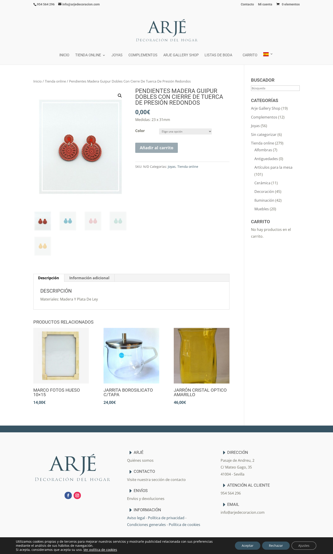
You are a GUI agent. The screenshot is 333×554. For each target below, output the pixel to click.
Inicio (64, 55)
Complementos (142, 55)
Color (140, 130)
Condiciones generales (146, 524)
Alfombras (263, 149)
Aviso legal (136, 517)
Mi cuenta (265, 4)
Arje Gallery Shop (181, 55)
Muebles (261, 208)
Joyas (117, 55)
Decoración (264, 191)
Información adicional (89, 277)
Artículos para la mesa (273, 167)
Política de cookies (184, 524)
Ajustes (303, 545)
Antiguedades (266, 158)
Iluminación (264, 200)
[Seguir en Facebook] (68, 495)
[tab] (48, 278)
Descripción (48, 277)
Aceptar (247, 545)
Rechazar (276, 545)
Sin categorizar (264, 134)
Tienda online (88, 55)
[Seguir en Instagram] (77, 495)
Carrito (250, 55)
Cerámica (262, 182)
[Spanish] (268, 58)
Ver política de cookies (100, 549)
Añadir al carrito (156, 147)
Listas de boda (218, 55)
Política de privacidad (166, 517)
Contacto (247, 4)
